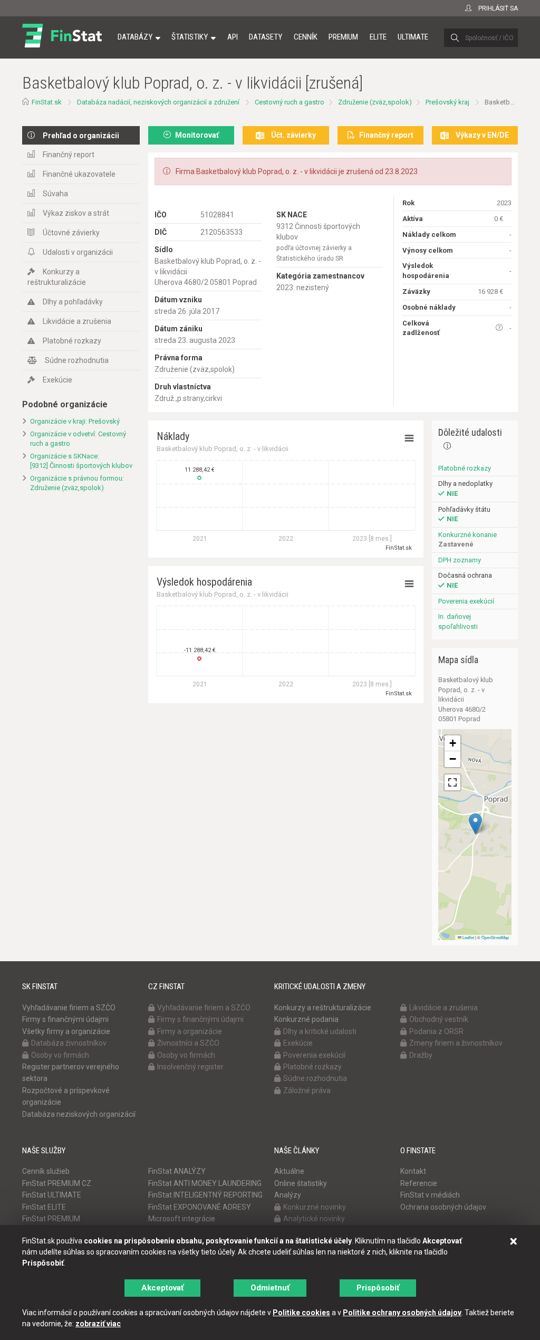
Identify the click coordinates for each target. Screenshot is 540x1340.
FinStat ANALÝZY (177, 1171)
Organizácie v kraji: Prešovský (75, 421)
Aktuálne (289, 1171)
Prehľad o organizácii (81, 135)
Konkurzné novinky (314, 1207)
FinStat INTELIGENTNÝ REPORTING (205, 1195)
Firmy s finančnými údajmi (65, 1019)
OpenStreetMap (495, 937)
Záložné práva (307, 1090)
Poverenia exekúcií (466, 601)
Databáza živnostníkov (69, 1043)
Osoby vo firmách (60, 1055)
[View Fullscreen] (452, 782)
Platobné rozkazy (72, 341)
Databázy (135, 37)
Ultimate (413, 37)
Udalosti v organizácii (78, 252)
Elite (378, 37)
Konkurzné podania (306, 1019)
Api (232, 37)
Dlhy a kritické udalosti (319, 1031)
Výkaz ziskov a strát (76, 213)
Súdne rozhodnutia (77, 360)
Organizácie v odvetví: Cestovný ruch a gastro (78, 439)
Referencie (418, 1183)
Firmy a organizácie (189, 1031)
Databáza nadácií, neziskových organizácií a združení (158, 102)
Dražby (420, 1055)
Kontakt (413, 1171)
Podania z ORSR (436, 1031)
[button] (475, 824)
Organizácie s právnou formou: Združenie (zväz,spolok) (77, 483)
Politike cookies (301, 1312)
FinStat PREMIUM (51, 1218)
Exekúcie (57, 380)
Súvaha (55, 193)
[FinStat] (62, 44)
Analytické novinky (314, 1218)
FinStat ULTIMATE (51, 1195)
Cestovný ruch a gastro (289, 102)
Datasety (265, 37)
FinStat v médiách (430, 1195)
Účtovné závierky (71, 232)
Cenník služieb (46, 1171)
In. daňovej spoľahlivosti (458, 621)
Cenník (305, 37)
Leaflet (467, 937)
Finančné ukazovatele (79, 174)
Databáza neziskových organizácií (79, 1114)
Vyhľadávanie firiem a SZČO (68, 1007)
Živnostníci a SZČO (188, 1043)
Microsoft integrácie (181, 1218)
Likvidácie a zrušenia (77, 321)
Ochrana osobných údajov (443, 1207)
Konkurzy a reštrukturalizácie (56, 276)
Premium (343, 37)
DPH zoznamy (459, 560)
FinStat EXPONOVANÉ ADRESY (199, 1207)
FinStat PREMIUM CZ (56, 1183)
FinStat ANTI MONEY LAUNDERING (205, 1183)
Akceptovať (162, 1288)
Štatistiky (189, 37)
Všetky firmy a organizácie (66, 1031)
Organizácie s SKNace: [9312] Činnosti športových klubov (81, 461)
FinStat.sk (47, 102)
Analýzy (287, 1195)
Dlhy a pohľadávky (73, 302)
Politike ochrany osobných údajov (402, 1312)
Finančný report (68, 154)
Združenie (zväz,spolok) (375, 102)
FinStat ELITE (44, 1207)
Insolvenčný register (190, 1067)
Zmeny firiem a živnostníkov (456, 1043)
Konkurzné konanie (467, 535)
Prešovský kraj (447, 102)
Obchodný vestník (438, 1019)
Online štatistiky (300, 1183)
